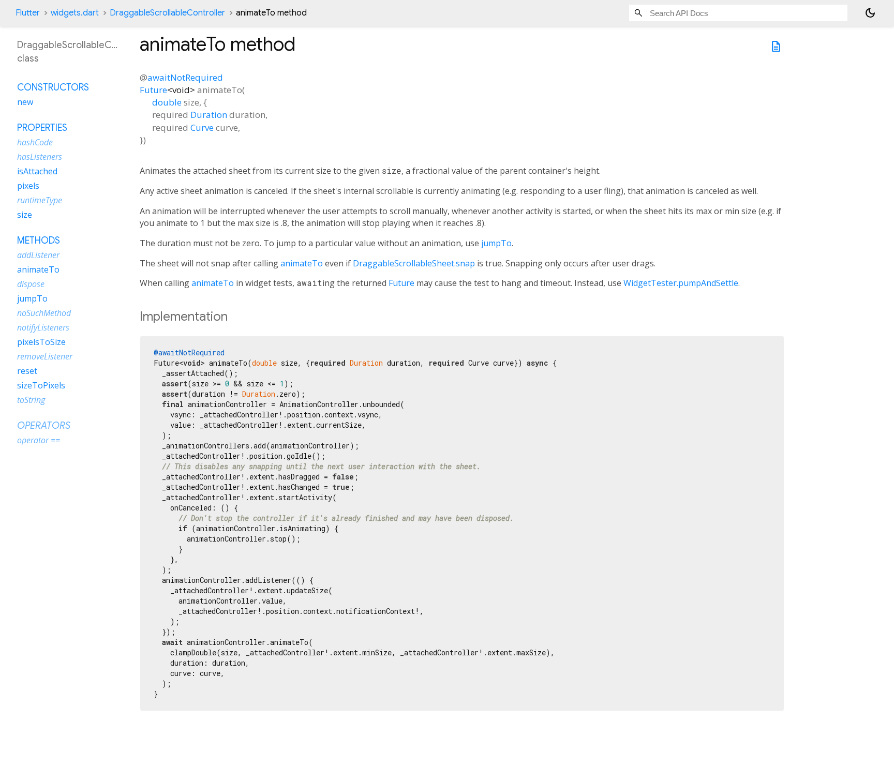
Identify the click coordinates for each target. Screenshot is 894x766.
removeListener (44, 356)
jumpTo (496, 243)
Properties (42, 127)
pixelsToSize (41, 341)
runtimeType (39, 199)
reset (27, 370)
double (167, 102)
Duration (208, 115)
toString (31, 399)
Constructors (53, 87)
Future (153, 90)
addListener (38, 254)
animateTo (301, 263)
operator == (38, 439)
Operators (43, 425)
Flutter (28, 13)
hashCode (35, 141)
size (24, 214)
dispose (30, 283)
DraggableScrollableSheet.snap (414, 263)
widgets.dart (75, 13)
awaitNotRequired (185, 77)
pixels (28, 185)
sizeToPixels (41, 384)
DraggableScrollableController (167, 13)
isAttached (37, 170)
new (25, 101)
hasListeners (39, 156)
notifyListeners (43, 327)
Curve (202, 127)
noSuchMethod (44, 312)
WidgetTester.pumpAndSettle (680, 283)
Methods (38, 240)
